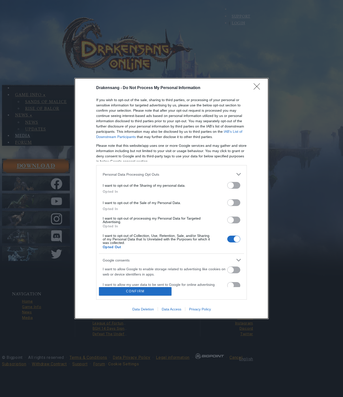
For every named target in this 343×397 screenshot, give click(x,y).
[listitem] (171, 174)
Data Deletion (143, 309)
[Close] (258, 88)
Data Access (171, 309)
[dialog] (171, 198)
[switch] (233, 185)
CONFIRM (135, 291)
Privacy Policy (200, 309)
